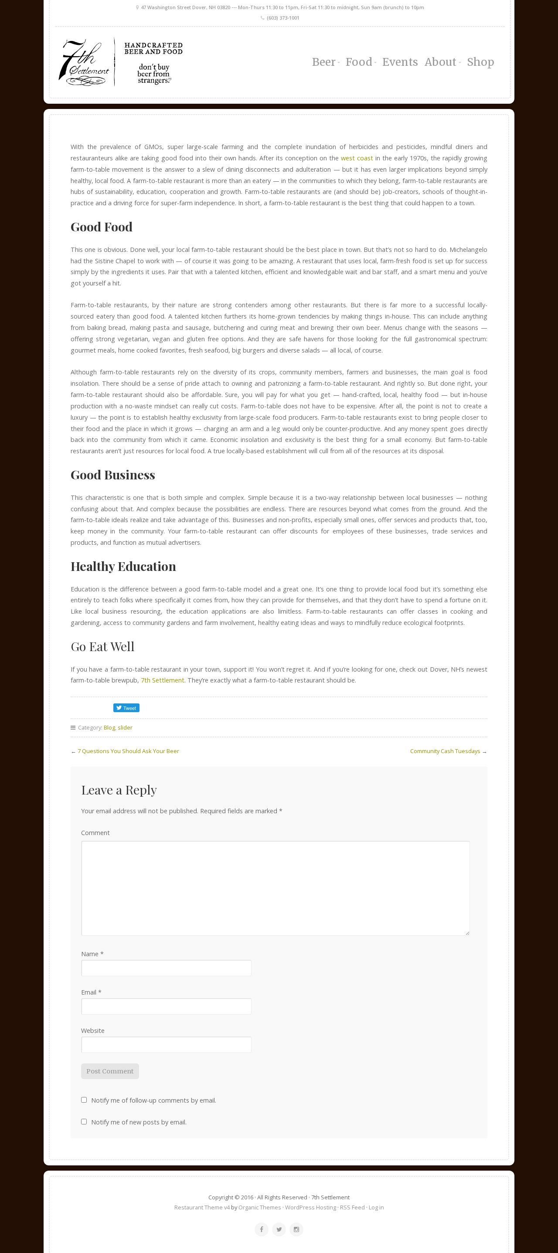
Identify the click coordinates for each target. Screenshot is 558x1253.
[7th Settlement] (125, 62)
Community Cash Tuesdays (445, 751)
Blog (109, 727)
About (441, 62)
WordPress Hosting (310, 1207)
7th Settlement (162, 680)
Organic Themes (259, 1207)
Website (93, 1030)
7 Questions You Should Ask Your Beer (128, 751)
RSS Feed (352, 1207)
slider (125, 727)
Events (400, 62)
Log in (376, 1207)
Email (91, 992)
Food (359, 62)
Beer (324, 62)
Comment (95, 833)
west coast (357, 158)
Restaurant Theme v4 (202, 1207)
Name (92, 954)
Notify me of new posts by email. (139, 1122)
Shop (480, 62)
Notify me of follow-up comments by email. (153, 1100)
